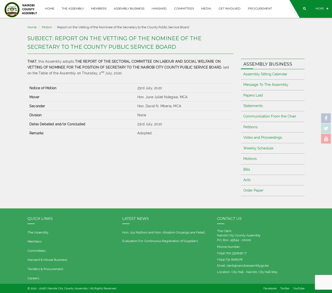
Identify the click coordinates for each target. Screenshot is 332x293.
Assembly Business (129, 8)
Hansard (159, 8)
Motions (250, 158)
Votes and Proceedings (262, 137)
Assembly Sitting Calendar (265, 74)
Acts (247, 180)
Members (98, 8)
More (319, 8)
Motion (47, 27)
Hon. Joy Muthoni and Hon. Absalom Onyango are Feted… (164, 232)
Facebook (270, 288)
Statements (253, 106)
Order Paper (253, 190)
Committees (184, 8)
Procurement (260, 8)
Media (206, 8)
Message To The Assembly (265, 84)
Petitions (250, 127)
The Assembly (73, 8)
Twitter (284, 288)
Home (49, 8)
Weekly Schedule (258, 148)
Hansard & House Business (47, 260)
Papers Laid (253, 95)
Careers (33, 278)
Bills (246, 169)
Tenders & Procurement (45, 269)
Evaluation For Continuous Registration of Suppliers (160, 241)
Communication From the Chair (269, 116)
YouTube (299, 288)
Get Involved (229, 8)
